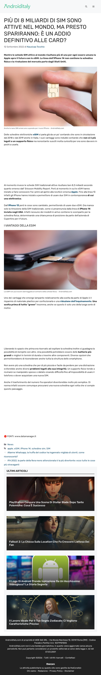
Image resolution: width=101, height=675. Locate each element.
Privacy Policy (56, 671)
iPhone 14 (26, 448)
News (10, 444)
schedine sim (38, 448)
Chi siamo (31, 671)
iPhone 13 (13, 205)
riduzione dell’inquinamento (75, 301)
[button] (86, 7)
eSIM (35, 134)
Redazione (43, 671)
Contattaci (70, 658)
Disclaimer (69, 671)
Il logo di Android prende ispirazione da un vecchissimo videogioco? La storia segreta (44, 583)
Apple (74, 192)
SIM (48, 448)
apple (10, 448)
